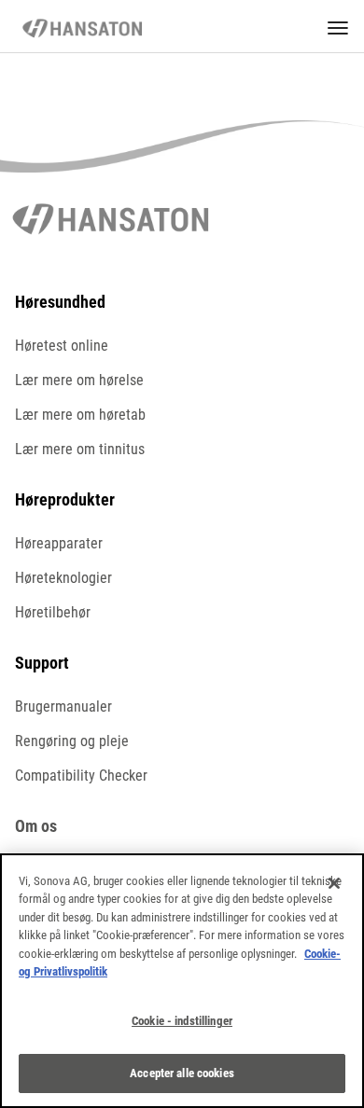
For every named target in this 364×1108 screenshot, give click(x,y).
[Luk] (334, 883)
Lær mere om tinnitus (80, 449)
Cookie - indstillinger (182, 1021)
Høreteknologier (63, 578)
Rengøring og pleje (72, 741)
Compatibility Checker (81, 775)
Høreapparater (59, 543)
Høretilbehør (53, 612)
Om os (36, 826)
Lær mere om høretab (80, 414)
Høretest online (61, 345)
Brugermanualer (63, 706)
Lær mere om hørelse (79, 380)
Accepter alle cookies (182, 1073)
